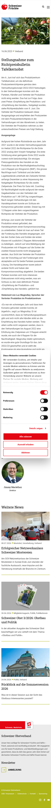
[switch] (44, 401)
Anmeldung (14, 770)
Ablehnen (25, 452)
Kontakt (33, 794)
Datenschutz (22, 794)
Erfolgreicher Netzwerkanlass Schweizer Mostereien (22, 550)
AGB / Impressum (7, 794)
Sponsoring (43, 794)
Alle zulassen (25, 436)
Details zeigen (36, 428)
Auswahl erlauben (26, 444)
